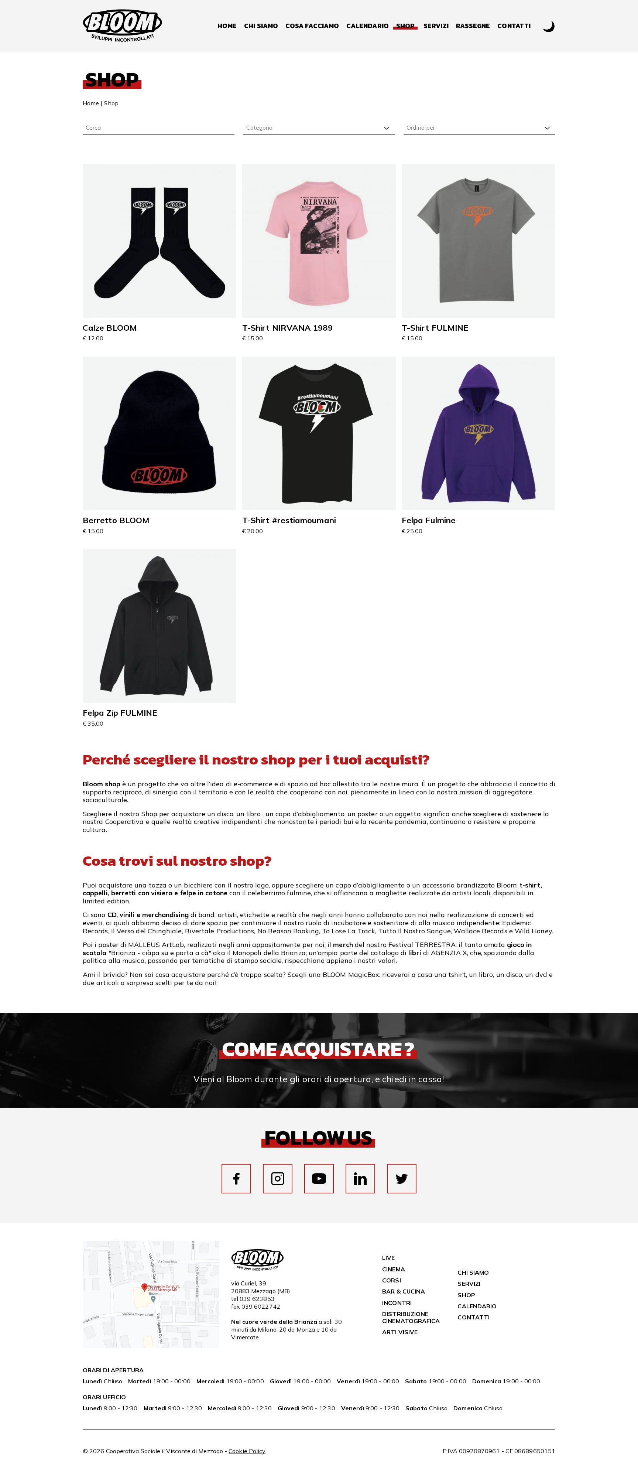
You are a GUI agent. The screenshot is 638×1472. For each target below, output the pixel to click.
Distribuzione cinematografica (411, 1317)
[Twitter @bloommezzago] (402, 1179)
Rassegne (473, 26)
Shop (466, 1295)
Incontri (397, 1302)
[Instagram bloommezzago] (278, 1179)
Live (388, 1257)
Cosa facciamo (312, 26)
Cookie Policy (247, 1451)
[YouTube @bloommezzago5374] (319, 1179)
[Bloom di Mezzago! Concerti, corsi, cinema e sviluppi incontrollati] (122, 26)
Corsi (391, 1280)
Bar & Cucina (403, 1291)
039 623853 (257, 1298)
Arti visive (400, 1332)
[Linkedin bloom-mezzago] (360, 1179)
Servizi (436, 26)
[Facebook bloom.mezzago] (236, 1179)
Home (227, 26)
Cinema (393, 1269)
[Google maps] (151, 1345)
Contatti (514, 26)
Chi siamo (261, 26)
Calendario (367, 26)
